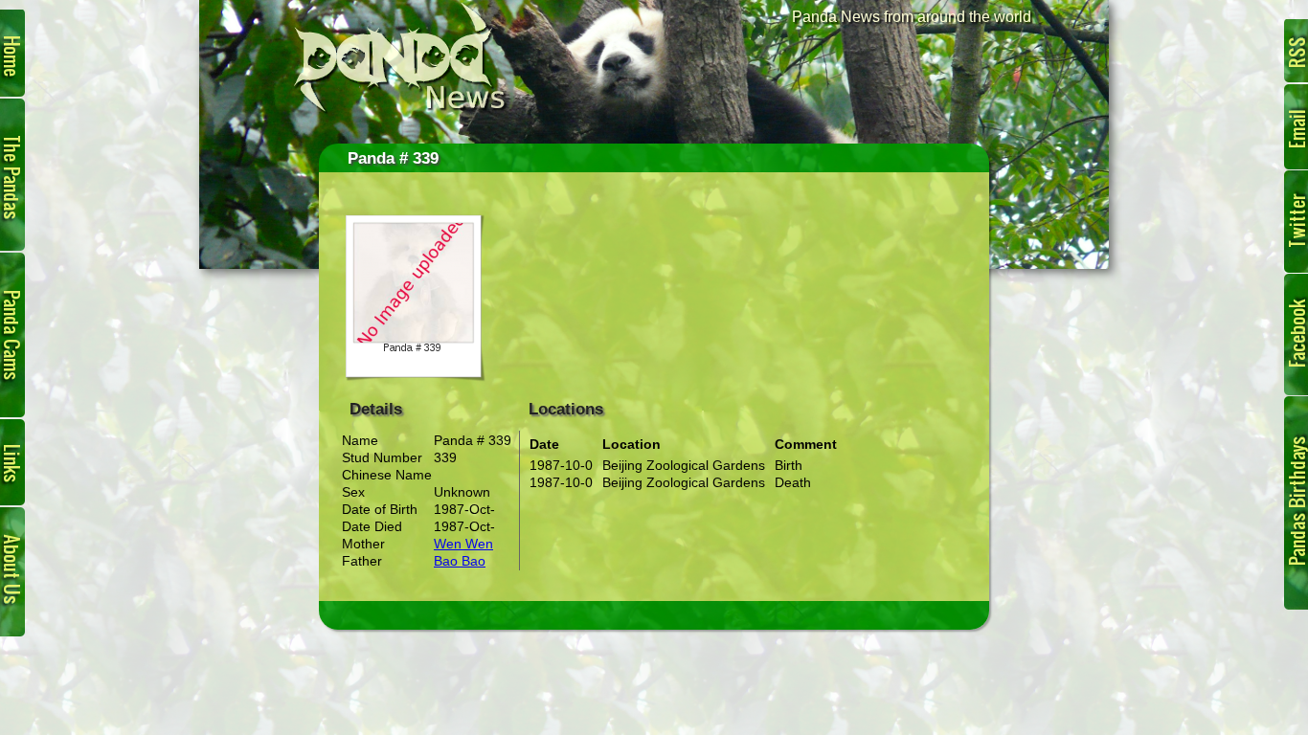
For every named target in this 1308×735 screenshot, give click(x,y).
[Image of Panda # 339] (412, 377)
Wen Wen (463, 543)
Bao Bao (459, 560)
